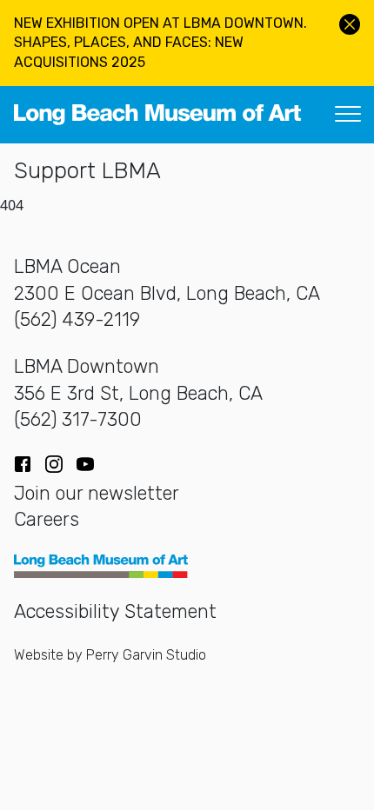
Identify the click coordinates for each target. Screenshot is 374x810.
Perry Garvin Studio (146, 655)
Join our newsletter (96, 493)
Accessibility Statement (115, 611)
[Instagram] (54, 464)
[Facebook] (22, 464)
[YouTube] (85, 464)
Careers (46, 519)
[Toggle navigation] (348, 114)
